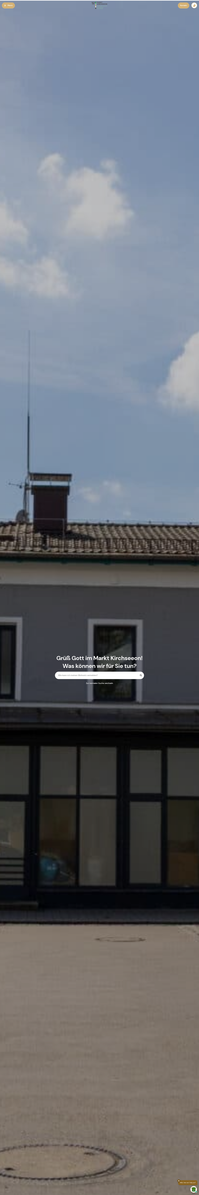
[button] (181, 5)
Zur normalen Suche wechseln (99, 683)
